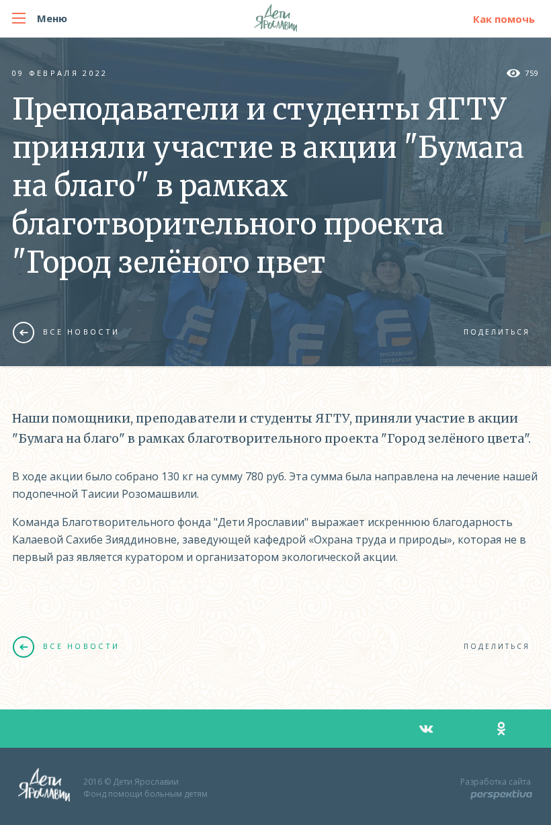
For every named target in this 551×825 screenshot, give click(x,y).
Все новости (81, 332)
